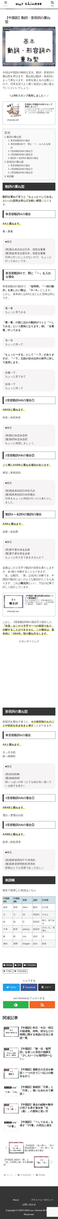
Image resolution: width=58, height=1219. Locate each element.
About (16, 1200)
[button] (46, 987)
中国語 (9, 971)
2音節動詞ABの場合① (21, 151)
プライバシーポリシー (42, 1200)
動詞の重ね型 (14, 136)
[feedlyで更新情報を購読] (15, 1004)
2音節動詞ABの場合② (21, 154)
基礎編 (9, 965)
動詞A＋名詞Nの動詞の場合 (24, 158)
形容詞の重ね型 (15, 161)
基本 (19, 965)
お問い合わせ (29, 1204)
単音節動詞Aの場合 (20, 140)
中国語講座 (31, 965)
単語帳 (10, 176)
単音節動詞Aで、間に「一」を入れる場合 (30, 146)
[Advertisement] (29, 673)
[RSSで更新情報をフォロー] (42, 1004)
